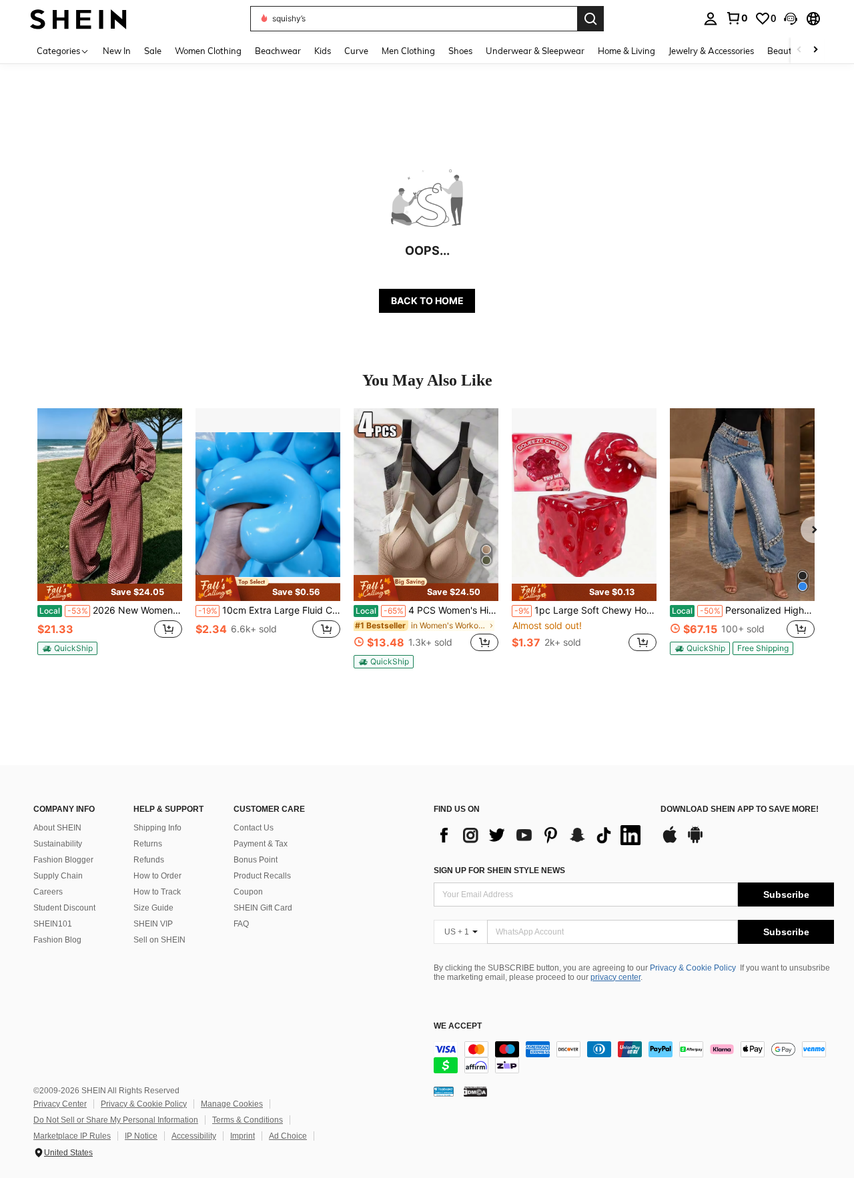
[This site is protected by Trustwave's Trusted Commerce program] (444, 1091)
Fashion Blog (57, 940)
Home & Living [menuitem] (626, 50)
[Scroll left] (799, 50)
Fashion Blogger (63, 859)
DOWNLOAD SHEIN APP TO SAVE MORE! (740, 809)
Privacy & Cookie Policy (693, 968)
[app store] (670, 841)
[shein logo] (78, 18)
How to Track (157, 892)
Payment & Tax (261, 843)
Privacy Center (60, 1104)
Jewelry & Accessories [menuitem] (711, 50)
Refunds (148, 859)
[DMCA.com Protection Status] (475, 1091)
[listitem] (109, 537)
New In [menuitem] (117, 50)
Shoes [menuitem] (460, 50)
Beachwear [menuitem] (278, 50)
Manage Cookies (232, 1104)
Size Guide (153, 908)
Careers (48, 892)
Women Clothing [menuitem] (208, 50)
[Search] (590, 18)
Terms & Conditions (247, 1120)
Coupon (248, 892)
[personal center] (711, 19)
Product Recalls (262, 875)
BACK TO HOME (427, 300)
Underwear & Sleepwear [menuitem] (535, 50)
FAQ (241, 924)
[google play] (695, 841)
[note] (109, 592)
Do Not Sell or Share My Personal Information (115, 1120)
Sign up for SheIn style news (499, 870)
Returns (147, 843)
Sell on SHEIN (159, 940)
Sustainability (57, 843)
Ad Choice (288, 1136)
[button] (791, 19)
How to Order (157, 875)
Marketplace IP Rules (72, 1136)
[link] (736, 18)
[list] (540, 835)
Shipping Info (157, 827)
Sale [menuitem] (152, 50)
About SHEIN (57, 827)
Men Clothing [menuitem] (408, 50)
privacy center (615, 977)
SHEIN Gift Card (263, 908)
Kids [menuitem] (322, 50)
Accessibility (193, 1136)
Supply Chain (58, 875)
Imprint (242, 1136)
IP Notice (141, 1136)
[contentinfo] (634, 1057)
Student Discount (64, 908)
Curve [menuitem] (356, 50)
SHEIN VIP (153, 924)
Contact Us (254, 827)
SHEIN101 (52, 924)
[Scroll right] (815, 50)
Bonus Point (256, 859)
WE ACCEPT (458, 1026)
